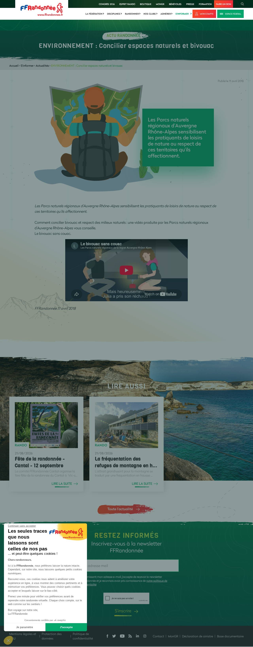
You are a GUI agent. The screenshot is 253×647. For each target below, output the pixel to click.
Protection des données (52, 636)
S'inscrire (123, 610)
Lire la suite (62, 483)
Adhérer (165, 13)
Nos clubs (149, 13)
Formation (205, 4)
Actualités (42, 65)
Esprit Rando (127, 4)
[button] (8, 640)
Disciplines (113, 13)
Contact (158, 636)
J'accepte (66, 627)
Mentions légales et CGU (22, 636)
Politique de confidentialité (83, 636)
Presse (190, 4)
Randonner (132, 13)
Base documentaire (230, 636)
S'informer (182, 13)
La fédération (93, 13)
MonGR (160, 4)
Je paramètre (24, 627)
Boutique (145, 4)
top (220, 620)
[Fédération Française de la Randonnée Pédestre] (42, 9)
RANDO (21, 445)
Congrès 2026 (107, 4)
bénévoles (175, 4)
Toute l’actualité (120, 508)
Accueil (14, 65)
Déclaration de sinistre (197, 636)
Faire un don (223, 4)
